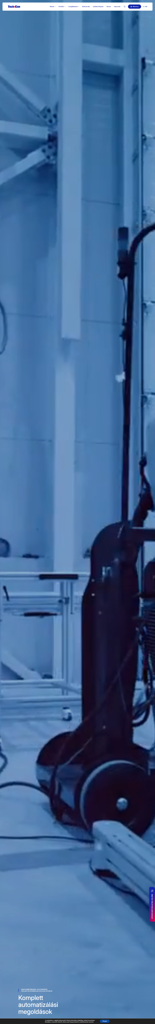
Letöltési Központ (98, 6)
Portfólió (61, 6)
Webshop (136, 6)
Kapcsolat (117, 6)
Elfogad (105, 1021)
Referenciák (86, 6)
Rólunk (52, 6)
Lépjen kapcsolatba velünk (152, 906)
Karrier (109, 6)
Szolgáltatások (73, 6)
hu (146, 6)
